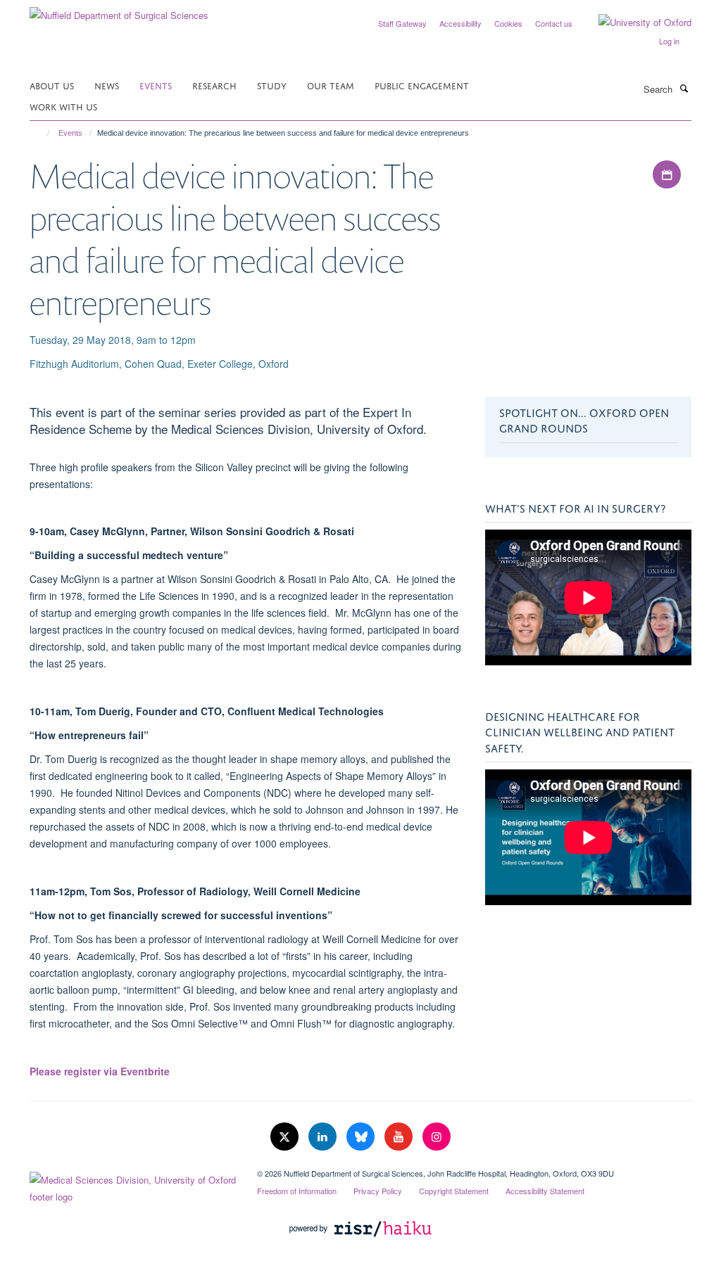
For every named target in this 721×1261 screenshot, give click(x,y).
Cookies (508, 23)
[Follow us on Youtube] (399, 1137)
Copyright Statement (454, 1190)
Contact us (553, 23)
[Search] (683, 88)
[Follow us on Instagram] (436, 1137)
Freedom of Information (297, 1190)
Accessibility (460, 23)
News (106, 84)
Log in (669, 40)
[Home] (42, 133)
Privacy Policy (377, 1190)
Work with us (63, 106)
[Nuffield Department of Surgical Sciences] (119, 10)
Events (155, 84)
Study (272, 84)
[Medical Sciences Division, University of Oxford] (133, 1185)
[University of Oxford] (634, 22)
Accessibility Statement (545, 1190)
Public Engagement (422, 84)
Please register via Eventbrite (100, 1071)
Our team (330, 84)
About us (52, 84)
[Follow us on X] (285, 1137)
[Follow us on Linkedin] (323, 1137)
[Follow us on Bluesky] (361, 1137)
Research (214, 84)
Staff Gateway (402, 23)
